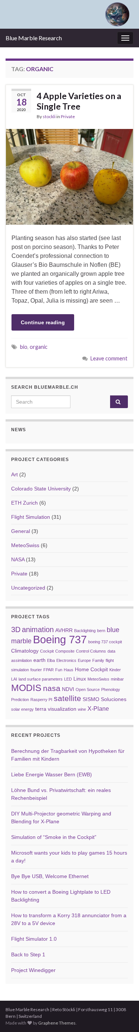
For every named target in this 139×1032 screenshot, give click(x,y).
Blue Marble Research (34, 37)
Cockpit (47, 651)
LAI (14, 679)
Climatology (25, 651)
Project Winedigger (33, 970)
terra (40, 709)
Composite (65, 651)
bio (23, 347)
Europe (84, 660)
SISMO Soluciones (104, 699)
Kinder (115, 670)
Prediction (20, 699)
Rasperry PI (41, 699)
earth (39, 660)
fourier (36, 670)
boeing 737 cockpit (105, 642)
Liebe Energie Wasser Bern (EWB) (51, 774)
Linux (79, 679)
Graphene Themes (57, 1023)
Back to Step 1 (28, 954)
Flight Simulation (30, 517)
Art (14, 474)
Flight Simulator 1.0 (34, 939)
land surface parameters (41, 679)
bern (101, 630)
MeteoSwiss (25, 545)
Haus (68, 670)
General (20, 531)
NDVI (68, 689)
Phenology (110, 689)
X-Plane (98, 708)
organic (38, 347)
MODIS (26, 688)
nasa (51, 688)
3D (15, 629)
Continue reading (43, 322)
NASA (17, 559)
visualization (62, 709)
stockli (49, 116)
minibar (117, 679)
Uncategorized (28, 588)
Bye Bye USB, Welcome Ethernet (50, 876)
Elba (51, 660)
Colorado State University (41, 489)
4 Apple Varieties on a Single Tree (79, 101)
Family (98, 660)
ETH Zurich (24, 503)
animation (38, 629)
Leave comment (109, 358)
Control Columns (91, 651)
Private (68, 116)
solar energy (22, 709)
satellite (67, 698)
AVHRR (64, 630)
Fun (58, 670)
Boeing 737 (60, 639)
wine (82, 709)
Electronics (66, 660)
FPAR (48, 670)
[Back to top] (122, 1015)
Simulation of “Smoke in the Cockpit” (53, 837)
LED (68, 679)
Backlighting (85, 630)
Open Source (88, 689)
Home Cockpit (91, 669)
